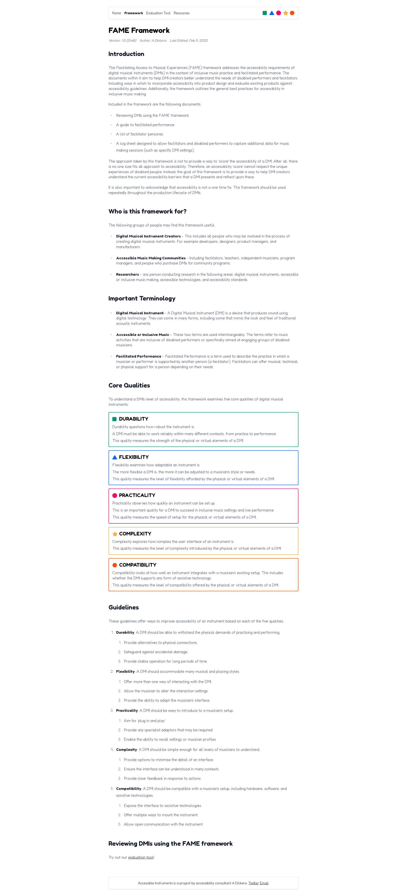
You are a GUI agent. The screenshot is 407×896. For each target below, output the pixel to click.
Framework (133, 13)
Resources (182, 13)
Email (264, 883)
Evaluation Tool (158, 13)
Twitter (253, 883)
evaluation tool (140, 857)
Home (116, 13)
